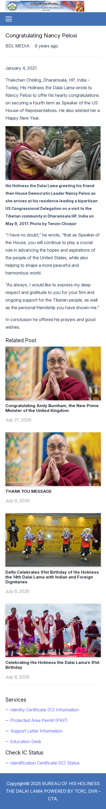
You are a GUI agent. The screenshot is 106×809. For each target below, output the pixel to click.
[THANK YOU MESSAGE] (53, 459)
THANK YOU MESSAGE (28, 491)
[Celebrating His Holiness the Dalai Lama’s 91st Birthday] (53, 630)
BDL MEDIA (17, 46)
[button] (8, 19)
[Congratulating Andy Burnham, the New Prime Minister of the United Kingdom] (53, 373)
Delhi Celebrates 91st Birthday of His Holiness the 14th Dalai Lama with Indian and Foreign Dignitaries (52, 577)
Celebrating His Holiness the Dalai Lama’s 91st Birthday (52, 665)
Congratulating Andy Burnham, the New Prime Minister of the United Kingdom (52, 408)
